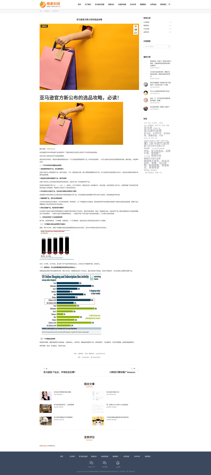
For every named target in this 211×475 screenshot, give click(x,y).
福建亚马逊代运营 (152, 158)
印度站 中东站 (164, 140)
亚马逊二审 (156, 128)
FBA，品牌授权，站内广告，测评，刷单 (156, 125)
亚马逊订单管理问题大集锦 (62, 392)
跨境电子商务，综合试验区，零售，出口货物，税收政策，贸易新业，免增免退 (156, 164)
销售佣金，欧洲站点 (150, 170)
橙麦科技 (156, 156)
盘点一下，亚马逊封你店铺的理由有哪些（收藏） (160, 99)
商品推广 (147, 148)
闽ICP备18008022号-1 (113, 471)
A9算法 (161, 123)
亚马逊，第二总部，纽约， (151, 138)
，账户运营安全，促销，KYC (153, 172)
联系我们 (148, 456)
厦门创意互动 (131, 471)
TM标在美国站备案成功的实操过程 (117, 417)
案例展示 (115, 456)
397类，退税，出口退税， (151, 123)
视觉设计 (94, 456)
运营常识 (47, 11)
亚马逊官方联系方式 (112, 392)
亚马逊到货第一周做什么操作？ (160, 107)
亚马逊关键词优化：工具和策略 (64, 404)
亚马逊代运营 (85, 357)
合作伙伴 (137, 456)
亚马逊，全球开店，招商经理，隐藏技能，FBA (157, 134)
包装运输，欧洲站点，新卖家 (152, 140)
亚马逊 (148, 128)
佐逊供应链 (104, 456)
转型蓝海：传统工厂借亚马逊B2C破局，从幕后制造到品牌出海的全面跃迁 (160, 63)
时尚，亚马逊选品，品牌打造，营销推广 (157, 152)
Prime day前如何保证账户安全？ (160, 91)
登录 (45, 446)
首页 (41, 11)
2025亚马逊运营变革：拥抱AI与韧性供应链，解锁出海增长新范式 (160, 74)
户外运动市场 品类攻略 (158, 148)
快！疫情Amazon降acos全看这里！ (117, 404)
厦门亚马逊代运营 (95, 357)
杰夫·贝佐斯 (147, 156)
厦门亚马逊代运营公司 (154, 146)
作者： (89, 353)
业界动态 (126, 456)
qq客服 (118, 467)
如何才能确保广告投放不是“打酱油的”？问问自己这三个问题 (160, 84)
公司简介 (72, 456)
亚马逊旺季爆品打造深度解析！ (64, 417)
